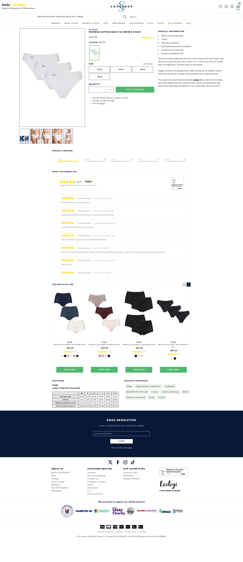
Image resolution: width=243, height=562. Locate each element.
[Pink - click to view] (103, 356)
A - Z (89, 491)
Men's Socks (71, 23)
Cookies (119, 532)
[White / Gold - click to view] (71, 356)
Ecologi (54, 478)
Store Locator (58, 481)
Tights (160, 23)
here (130, 448)
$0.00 (238, 9)
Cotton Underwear (170, 392)
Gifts (150, 23)
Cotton (154, 392)
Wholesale (56, 491)
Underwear (118, 23)
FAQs (90, 485)
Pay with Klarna (94, 494)
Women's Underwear (135, 397)
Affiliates (55, 485)
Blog (53, 475)
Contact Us (92, 478)
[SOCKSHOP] (121, 6)
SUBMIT (121, 441)
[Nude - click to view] (142, 356)
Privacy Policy (130, 532)
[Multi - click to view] (74, 356)
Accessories (175, 23)
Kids (106, 23)
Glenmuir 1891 (130, 472)
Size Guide (148, 64)
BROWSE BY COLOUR (137, 392)
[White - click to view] (62, 356)
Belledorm (128, 475)
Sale (188, 23)
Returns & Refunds (96, 475)
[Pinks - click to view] (68, 356)
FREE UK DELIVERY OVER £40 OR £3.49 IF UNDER (60, 17)
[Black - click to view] (65, 356)
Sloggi (129, 386)
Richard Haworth (131, 478)
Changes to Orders (96, 481)
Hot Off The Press (60, 488)
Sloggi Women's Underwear (148, 386)
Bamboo (56, 23)
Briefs (185, 392)
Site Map (142, 532)
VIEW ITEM (70, 369)
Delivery (91, 472)
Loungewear (136, 23)
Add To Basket (135, 89)
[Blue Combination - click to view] (77, 356)
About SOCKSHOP (60, 472)
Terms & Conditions (105, 532)
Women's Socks (91, 23)
